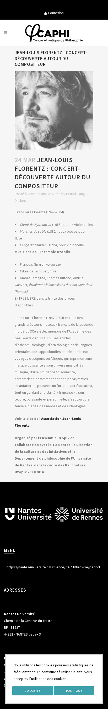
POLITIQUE (74, 691)
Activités (54, 193)
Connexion (56, 13)
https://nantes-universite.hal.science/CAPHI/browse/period (53, 567)
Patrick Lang (75, 193)
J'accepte (32, 691)
